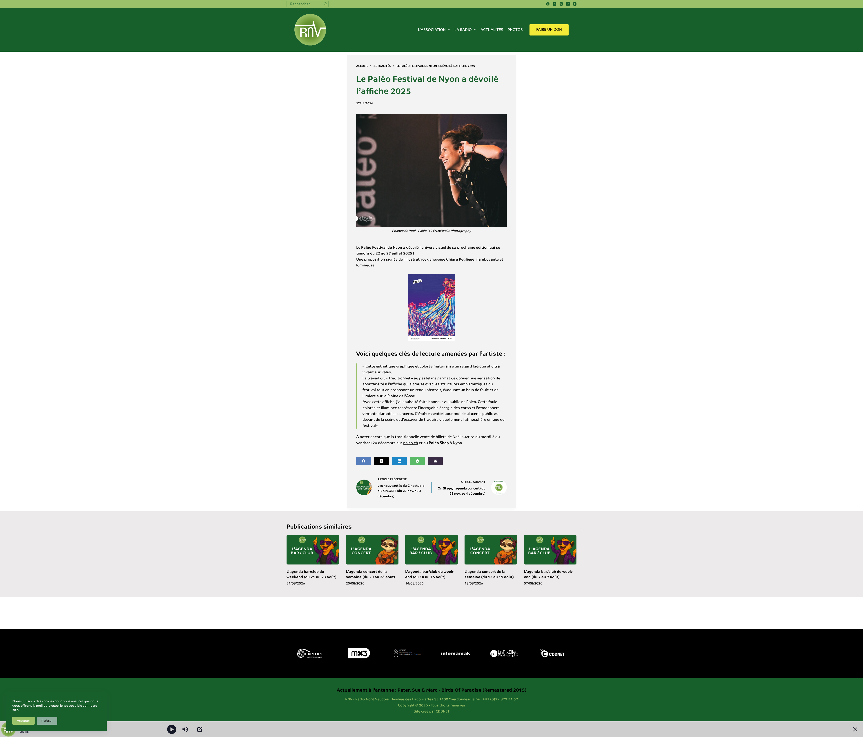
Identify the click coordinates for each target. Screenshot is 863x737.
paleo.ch (410, 442)
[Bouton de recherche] (325, 4)
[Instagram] (561, 4)
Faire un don (549, 29)
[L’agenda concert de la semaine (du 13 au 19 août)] (491, 549)
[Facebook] (547, 4)
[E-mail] (435, 461)
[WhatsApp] (417, 461)
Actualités (491, 29)
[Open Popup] (199, 729)
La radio (463, 29)
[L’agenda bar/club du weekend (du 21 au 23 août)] (313, 549)
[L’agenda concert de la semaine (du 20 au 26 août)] (372, 549)
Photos (515, 29)
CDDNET (442, 711)
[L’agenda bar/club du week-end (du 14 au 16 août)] (431, 549)
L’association (432, 29)
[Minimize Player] (855, 729)
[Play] (172, 729)
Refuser (47, 721)
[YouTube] (574, 4)
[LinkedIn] (568, 4)
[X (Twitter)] (554, 4)
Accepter (23, 721)
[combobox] (304, 4)
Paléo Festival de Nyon (381, 247)
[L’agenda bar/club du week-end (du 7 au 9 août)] (550, 549)
